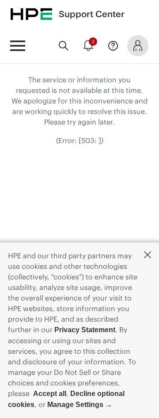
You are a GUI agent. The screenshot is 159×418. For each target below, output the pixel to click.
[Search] (63, 45)
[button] (147, 255)
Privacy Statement (84, 330)
